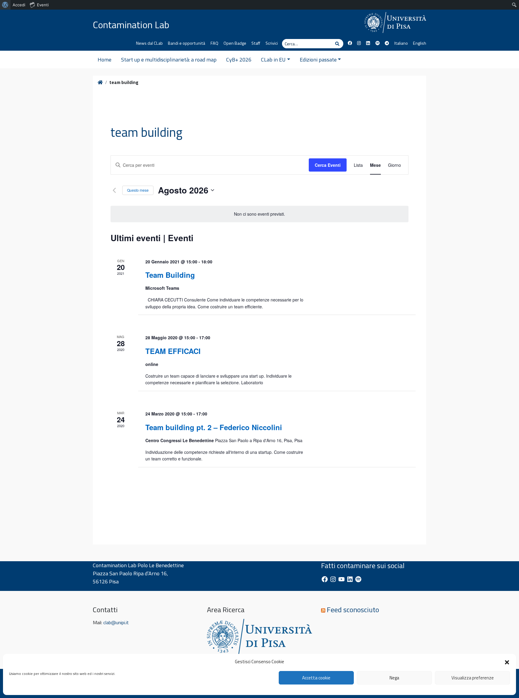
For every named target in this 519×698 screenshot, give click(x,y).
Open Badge (234, 43)
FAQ (214, 43)
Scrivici (272, 43)
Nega (394, 677)
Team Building (170, 275)
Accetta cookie (316, 677)
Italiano (401, 43)
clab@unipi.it (116, 622)
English (419, 43)
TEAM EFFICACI (173, 351)
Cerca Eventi (328, 165)
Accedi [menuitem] (19, 4)
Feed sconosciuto (353, 609)
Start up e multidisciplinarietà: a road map (169, 59)
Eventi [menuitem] (43, 4)
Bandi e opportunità (186, 43)
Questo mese (138, 190)
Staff (255, 43)
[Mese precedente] (114, 190)
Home (104, 59)
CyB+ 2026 (238, 59)
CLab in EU (273, 59)
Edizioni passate (318, 59)
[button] (507, 662)
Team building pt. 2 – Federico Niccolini (213, 427)
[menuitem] (5, 5)
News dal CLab (149, 43)
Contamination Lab (131, 24)
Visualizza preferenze (472, 677)
